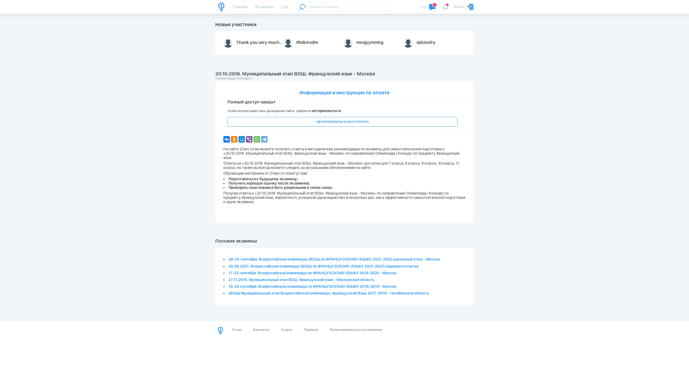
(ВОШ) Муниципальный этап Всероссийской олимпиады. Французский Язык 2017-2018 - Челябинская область (329, 293)
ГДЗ (284, 7)
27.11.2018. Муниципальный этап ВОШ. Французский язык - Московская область (301, 280)
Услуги (286, 330)
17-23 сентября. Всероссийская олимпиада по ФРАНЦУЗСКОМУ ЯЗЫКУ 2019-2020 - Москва (312, 273)
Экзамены (264, 7)
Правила (311, 330)
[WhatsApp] (257, 139)
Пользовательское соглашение (356, 330)
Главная (240, 7)
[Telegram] (264, 139)
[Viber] (249, 139)
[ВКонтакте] (226, 139)
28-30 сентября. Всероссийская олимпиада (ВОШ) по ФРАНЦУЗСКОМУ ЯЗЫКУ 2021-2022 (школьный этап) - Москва (334, 259)
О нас (237, 330)
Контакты (261, 330)
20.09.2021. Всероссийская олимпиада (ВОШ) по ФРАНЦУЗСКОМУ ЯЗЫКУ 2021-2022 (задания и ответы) (324, 266)
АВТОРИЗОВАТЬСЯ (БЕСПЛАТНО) (343, 122)
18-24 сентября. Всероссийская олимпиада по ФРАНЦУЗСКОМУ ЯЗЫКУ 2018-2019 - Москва (312, 286)
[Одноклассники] (234, 139)
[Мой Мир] (241, 139)
